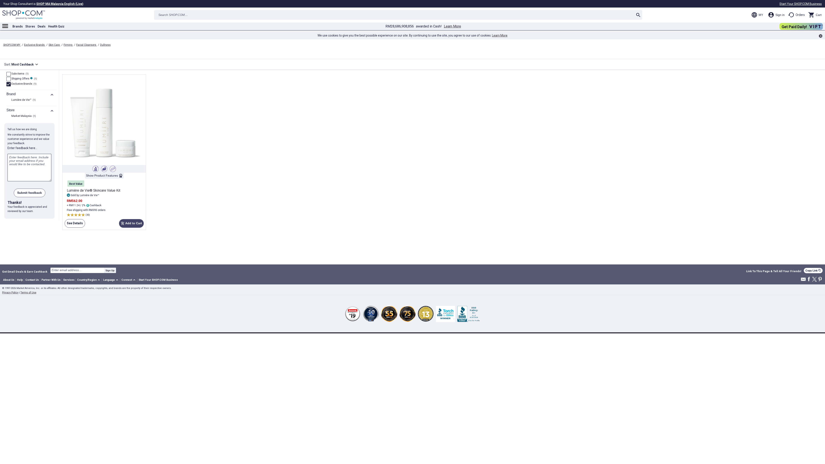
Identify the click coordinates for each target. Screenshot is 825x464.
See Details (74, 224)
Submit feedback (29, 192)
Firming (68, 44)
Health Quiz (56, 26)
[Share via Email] (803, 280)
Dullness (105, 44)
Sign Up (110, 270)
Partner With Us (51, 279)
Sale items (19, 74)
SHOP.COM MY (12, 44)
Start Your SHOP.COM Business (800, 3)
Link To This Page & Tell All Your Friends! (773, 271)
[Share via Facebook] (809, 279)
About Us (8, 279)
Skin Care (54, 44)
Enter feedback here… (22, 148)
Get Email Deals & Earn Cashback (24, 271)
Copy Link (813, 270)
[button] (89, 280)
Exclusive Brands (34, 44)
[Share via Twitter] (814, 279)
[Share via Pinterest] (820, 279)
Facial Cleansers (86, 44)
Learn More (452, 26)
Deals (42, 26)
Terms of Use (28, 292)
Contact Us (32, 279)
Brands (17, 26)
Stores (30, 26)
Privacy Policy (10, 292)
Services (69, 279)
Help (20, 279)
